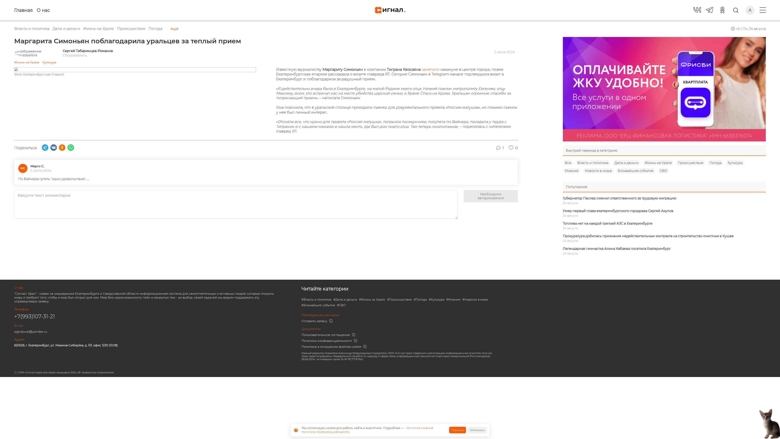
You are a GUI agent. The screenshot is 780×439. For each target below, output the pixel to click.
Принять (458, 430)
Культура (735, 163)
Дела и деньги (626, 163)
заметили (431, 69)
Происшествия (690, 163)
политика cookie (418, 428)
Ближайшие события (636, 171)
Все (568, 163)
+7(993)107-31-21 (34, 316)
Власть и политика (592, 163)
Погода (155, 28)
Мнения (572, 171)
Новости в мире (598, 171)
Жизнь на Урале (658, 163)
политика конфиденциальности (325, 432)
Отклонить (477, 430)
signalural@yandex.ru (30, 332)
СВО (663, 171)
